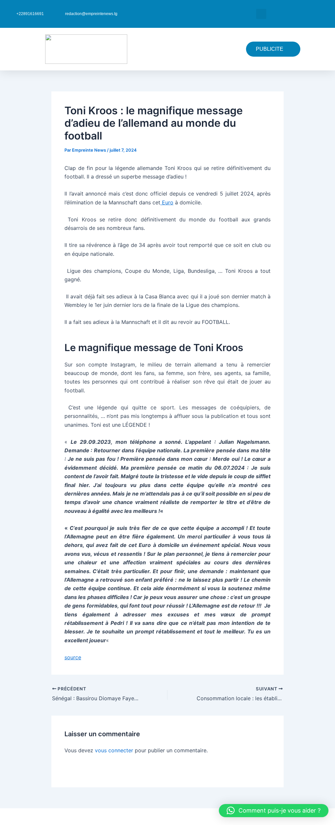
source (72, 657)
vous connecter (114, 750)
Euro (166, 202)
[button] (261, 14)
